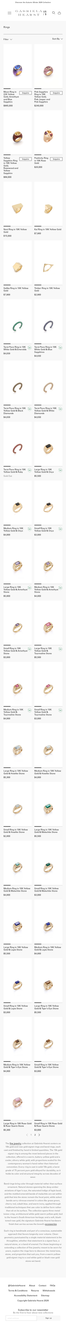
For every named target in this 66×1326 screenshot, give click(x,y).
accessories (51, 1224)
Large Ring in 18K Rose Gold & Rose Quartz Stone (18, 1124)
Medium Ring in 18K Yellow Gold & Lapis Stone (47, 948)
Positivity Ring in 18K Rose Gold (41, 160)
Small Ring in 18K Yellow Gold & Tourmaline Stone (43, 712)
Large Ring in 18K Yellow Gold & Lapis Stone (16, 948)
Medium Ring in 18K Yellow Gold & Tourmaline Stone (13, 712)
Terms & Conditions (17, 1290)
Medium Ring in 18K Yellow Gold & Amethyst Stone (46, 589)
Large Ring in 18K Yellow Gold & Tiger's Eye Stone (46, 1007)
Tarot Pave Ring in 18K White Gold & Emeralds (15, 348)
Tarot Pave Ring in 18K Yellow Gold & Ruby (15, 470)
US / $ (45, 13)
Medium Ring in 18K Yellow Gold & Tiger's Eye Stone (17, 1065)
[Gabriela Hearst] (29, 13)
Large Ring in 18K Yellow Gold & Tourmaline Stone (43, 651)
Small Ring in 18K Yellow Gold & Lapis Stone (16, 1007)
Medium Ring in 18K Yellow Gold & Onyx (13, 529)
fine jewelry (15, 1143)
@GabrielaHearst (16, 1285)
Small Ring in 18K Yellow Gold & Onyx (44, 529)
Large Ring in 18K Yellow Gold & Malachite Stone (46, 830)
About (32, 1285)
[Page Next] (39, 1135)
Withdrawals (49, 1290)
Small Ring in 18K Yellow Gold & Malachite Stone (46, 889)
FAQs (52, 1285)
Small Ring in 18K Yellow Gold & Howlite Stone (16, 830)
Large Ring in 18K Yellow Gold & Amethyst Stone (15, 589)
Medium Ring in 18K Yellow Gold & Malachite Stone (17, 889)
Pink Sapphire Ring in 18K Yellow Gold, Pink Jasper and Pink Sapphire (42, 97)
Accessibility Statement (25, 1295)
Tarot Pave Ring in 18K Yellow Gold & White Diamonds (45, 411)
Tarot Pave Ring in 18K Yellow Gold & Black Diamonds (15, 411)
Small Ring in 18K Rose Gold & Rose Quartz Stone (48, 1124)
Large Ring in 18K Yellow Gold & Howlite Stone (16, 772)
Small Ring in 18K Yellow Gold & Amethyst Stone (15, 651)
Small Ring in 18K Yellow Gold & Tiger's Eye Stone (46, 1065)
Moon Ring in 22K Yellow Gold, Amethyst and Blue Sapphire (11, 97)
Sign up (48, 1318)
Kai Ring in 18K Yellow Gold (47, 229)
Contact (42, 1285)
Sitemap (45, 1295)
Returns (35, 1290)
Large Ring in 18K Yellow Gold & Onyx (44, 470)
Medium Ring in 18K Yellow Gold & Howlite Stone (47, 772)
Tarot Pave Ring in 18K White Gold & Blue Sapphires (45, 349)
